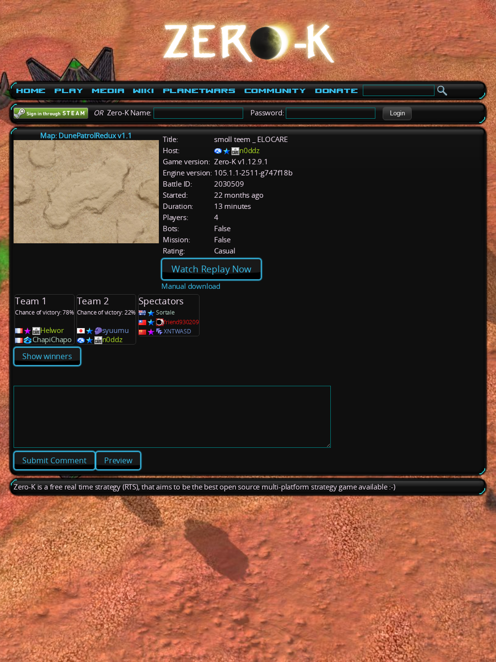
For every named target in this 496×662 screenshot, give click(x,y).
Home (31, 91)
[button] (397, 113)
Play (68, 91)
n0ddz (249, 150)
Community (275, 91)
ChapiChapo (52, 339)
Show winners (47, 356)
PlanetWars (199, 91)
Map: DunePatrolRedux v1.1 (86, 135)
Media (108, 91)
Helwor (52, 330)
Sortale (165, 312)
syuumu (115, 330)
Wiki (143, 91)
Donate (336, 91)
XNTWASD (177, 331)
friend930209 (181, 322)
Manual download (190, 286)
